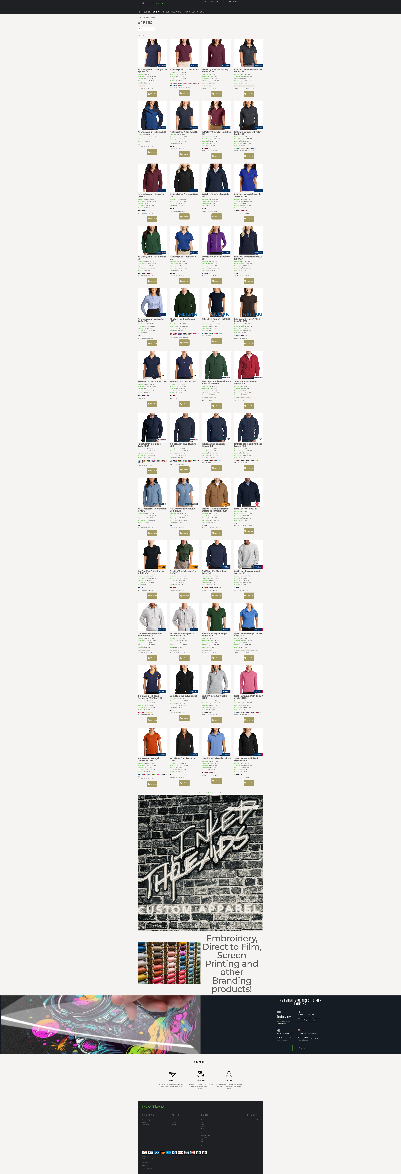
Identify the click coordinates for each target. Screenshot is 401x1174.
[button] (224, 1)
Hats (202, 1122)
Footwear (203, 1146)
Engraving (140, 79)
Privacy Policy (146, 1124)
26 (201, 793)
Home (139, 17)
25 (199, 793)
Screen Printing (142, 76)
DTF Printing (141, 81)
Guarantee (144, 1122)
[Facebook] (254, 1119)
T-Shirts (203, 1120)
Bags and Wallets (205, 1135)
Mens (202, 1124)
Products (145, 17)
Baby (202, 1131)
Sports (202, 1139)
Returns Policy (146, 1120)
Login (205, 1)
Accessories (204, 1133)
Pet (202, 1142)
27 (204, 793)
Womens (203, 1126)
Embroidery (141, 74)
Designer (174, 1122)
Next (207, 793)
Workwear (204, 1137)
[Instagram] (257, 1119)
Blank (139, 83)
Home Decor (204, 1144)
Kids (202, 1128)
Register (212, 1)
